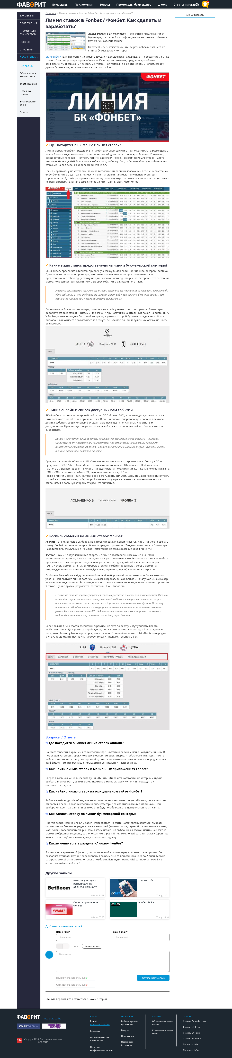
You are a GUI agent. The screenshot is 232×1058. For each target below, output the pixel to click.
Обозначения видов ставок (28, 75)
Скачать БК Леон (191, 1032)
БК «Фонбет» (53, 56)
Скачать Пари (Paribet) (194, 1021)
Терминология (28, 83)
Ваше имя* (63, 932)
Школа (162, 4)
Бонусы (105, 4)
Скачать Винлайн (192, 1038)
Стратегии (26, 49)
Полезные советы (26, 92)
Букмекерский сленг (28, 103)
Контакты (95, 1030)
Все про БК (26, 65)
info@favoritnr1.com (100, 1024)
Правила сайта (52, 1018)
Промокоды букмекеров (133, 4)
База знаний (28, 57)
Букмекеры (60, 4)
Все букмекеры (195, 14)
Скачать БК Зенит (192, 1027)
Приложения (84, 4)
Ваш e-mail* (120, 932)
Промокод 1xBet (191, 1050)
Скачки (24, 112)
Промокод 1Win (190, 1044)
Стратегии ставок (186, 4)
